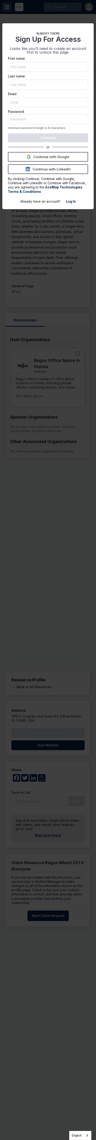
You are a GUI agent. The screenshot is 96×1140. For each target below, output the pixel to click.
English (77, 1135)
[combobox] (80, 1135)
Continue (48, 138)
